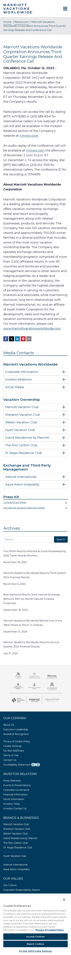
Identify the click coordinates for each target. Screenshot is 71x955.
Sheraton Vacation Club (16, 828)
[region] (35, 923)
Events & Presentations (17, 785)
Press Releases (12, 780)
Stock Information (13, 799)
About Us (8, 724)
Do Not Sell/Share (13, 750)
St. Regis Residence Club (17, 847)
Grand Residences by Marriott (20, 838)
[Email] (28, 338)
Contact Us (9, 760)
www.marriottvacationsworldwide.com (32, 328)
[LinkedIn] (17, 338)
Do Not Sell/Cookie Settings (35, 951)
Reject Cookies (35, 944)
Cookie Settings (12, 746)
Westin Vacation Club (15, 833)
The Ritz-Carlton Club (15, 842)
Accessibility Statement (17, 764)
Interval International (15, 864)
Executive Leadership (15, 729)
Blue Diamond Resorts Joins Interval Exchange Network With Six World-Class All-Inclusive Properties (31, 599)
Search (60, 539)
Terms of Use (10, 755)
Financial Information (15, 794)
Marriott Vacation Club (16, 824)
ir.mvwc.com (29, 136)
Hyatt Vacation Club (14, 856)
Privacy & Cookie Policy (16, 741)
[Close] (61, 897)
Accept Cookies (35, 936)
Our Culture (10, 885)
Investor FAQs (11, 803)
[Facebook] (5, 338)
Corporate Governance (16, 789)
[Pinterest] (23, 338)
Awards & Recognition (16, 734)
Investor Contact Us (14, 808)
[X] (11, 338)
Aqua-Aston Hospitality (16, 869)
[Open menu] (65, 8)
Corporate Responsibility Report (21, 889)
